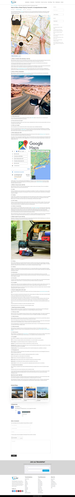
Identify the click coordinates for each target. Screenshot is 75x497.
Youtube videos (23, 129)
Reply (16, 410)
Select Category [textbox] (56, 14)
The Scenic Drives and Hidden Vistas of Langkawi (42, 400)
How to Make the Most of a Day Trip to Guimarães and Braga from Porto (58, 43)
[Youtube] (17, 491)
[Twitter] (15, 491)
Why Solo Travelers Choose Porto (16, 399)
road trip (22, 11)
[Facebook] (13, 491)
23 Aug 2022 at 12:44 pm (18, 407)
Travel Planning (29, 9)
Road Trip (24, 9)
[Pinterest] (20, 491)
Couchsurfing (37, 207)
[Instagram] (18, 491)
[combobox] (58, 14)
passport (40, 329)
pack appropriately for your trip (22, 68)
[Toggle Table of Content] (19, 56)
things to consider (21, 74)
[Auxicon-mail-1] (22, 491)
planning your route (42, 134)
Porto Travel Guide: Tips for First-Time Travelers (30, 400)
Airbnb (32, 207)
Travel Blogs (15, 5)
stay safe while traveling (43, 291)
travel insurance (25, 333)
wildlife (32, 117)
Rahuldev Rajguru (19, 9)
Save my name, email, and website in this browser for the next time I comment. (24, 434)
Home (12, 5)
